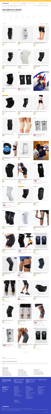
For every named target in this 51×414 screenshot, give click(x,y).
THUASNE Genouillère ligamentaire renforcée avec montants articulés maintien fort (25, 179)
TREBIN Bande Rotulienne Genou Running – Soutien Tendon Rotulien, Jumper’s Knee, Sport (40, 227)
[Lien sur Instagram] (5, 391)
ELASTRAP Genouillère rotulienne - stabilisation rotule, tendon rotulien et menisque (10, 158)
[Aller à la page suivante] (28, 352)
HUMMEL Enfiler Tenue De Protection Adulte (8, 202)
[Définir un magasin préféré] (40, 3)
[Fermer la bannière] (48, 0)
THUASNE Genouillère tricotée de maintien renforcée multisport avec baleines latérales (25, 344)
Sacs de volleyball (36, 370)
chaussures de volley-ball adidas (38, 371)
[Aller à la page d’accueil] (5, 3)
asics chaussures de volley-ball (6, 372)
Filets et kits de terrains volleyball (22, 372)
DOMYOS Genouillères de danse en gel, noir (39, 111)
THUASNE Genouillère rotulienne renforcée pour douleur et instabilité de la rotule (40, 320)
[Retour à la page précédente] (23, 352)
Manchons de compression (34, 19)
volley (3, 363)
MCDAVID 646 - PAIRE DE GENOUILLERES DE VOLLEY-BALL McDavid (9, 249)
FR (42, 3)
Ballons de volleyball (20, 369)
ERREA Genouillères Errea (36, 179)
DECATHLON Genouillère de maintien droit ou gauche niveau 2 (25, 112)
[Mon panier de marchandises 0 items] (48, 3)
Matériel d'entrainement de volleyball (38, 372)
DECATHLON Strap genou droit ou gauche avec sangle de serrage (41, 297)
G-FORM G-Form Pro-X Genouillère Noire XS (8, 226)
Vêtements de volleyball (21, 370)
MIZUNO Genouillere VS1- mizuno (22, 226)
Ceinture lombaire (17, 19)
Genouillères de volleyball (5, 371)
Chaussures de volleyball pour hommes (23, 374)
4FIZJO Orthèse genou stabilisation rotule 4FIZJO (24, 249)
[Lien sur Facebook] (2, 391)
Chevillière (11, 19)
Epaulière (22, 19)
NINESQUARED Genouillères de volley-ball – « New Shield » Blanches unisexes (25, 320)
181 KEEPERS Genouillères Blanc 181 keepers (24, 157)
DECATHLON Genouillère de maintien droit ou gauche (25, 202)
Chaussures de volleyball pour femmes (38, 374)
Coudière (5, 19)
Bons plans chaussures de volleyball (6, 374)
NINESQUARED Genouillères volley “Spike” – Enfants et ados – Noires (41, 344)
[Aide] (44, 3)
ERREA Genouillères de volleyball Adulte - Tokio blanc (25, 42)
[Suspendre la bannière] (47, 0)
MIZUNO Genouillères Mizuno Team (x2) (7, 320)
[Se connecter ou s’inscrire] (46, 3)
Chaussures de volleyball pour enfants (38, 373)
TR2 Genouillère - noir (36, 202)
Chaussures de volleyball (5, 369)
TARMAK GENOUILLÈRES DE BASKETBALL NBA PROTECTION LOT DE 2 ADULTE (8, 273)
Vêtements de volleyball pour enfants (6, 375)
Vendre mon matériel (39, 5)
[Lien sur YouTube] (4, 391)
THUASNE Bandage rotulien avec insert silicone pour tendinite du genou (25, 273)
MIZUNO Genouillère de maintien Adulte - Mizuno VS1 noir (9, 179)
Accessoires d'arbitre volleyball (22, 373)
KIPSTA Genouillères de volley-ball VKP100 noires (9, 111)
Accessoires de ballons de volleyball (6, 373)
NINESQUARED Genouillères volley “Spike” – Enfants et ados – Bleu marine (41, 249)
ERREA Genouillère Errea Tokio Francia (7, 344)
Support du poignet (40, 19)
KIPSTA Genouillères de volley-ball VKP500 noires (9, 42)
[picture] (10, 33)
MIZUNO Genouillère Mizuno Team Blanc (23, 65)
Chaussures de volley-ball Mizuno (22, 371)
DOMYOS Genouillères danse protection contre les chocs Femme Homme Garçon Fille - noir (40, 42)
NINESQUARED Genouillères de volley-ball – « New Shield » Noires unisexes (9, 297)
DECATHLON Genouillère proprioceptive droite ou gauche (25, 297)
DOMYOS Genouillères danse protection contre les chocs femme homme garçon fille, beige (25, 134)
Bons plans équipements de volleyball (22, 375)
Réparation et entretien (45, 5)
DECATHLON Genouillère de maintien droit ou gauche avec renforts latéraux (40, 66)
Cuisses (28, 19)
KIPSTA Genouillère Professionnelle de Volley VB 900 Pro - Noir (9, 88)
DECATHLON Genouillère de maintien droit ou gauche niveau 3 (9, 66)
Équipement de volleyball (37, 369)
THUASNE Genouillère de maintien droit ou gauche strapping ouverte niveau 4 (40, 273)
